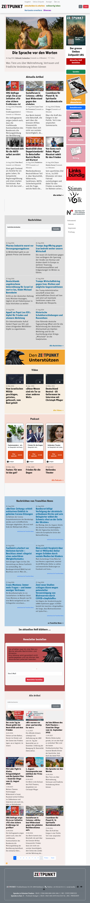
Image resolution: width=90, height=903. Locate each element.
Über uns (57, 2)
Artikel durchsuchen (12, 702)
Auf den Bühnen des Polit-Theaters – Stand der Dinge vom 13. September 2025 (54, 728)
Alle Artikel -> (58, 195)
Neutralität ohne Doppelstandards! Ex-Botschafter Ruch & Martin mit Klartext (34, 154)
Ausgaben (28, 2)
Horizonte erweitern (33, 10)
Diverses (47, 10)
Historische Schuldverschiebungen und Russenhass (49, 316)
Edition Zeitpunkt (38, 2)
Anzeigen (49, 2)
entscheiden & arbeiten (35, 6)
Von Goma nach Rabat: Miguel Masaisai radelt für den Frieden (53, 153)
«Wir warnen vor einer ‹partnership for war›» (34, 725)
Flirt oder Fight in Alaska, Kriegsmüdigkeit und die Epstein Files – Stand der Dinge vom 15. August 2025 (15, 776)
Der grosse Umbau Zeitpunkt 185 (76, 51)
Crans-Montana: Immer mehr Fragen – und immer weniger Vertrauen (18, 588)
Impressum (72, 228)
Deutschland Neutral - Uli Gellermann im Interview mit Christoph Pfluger (54, 395)
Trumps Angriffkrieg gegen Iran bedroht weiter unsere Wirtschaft (49, 249)
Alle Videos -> (58, 411)
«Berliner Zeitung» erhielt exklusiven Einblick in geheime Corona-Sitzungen (19, 512)
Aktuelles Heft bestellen (76, 61)
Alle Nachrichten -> (56, 346)
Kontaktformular (76, 107)
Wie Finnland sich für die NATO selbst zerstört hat (15, 153)
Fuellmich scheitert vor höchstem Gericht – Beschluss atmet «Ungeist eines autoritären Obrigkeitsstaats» (19, 553)
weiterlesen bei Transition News (25, 531)
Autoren (71, 224)
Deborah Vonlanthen (22, 58)
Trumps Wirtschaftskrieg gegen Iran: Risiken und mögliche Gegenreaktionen (49, 285)
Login (85, 6)
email (34, 669)
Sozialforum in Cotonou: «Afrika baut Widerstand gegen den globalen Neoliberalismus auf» (34, 98)
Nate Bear (18, 162)
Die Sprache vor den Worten (34, 53)
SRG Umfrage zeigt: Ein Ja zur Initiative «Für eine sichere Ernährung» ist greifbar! (13, 98)
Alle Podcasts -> (57, 480)
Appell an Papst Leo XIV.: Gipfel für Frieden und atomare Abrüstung (18, 316)
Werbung (71, 232)
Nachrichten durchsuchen (13, 227)
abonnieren (6, 863)
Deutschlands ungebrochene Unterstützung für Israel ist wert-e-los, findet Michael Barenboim (19, 287)
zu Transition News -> (55, 623)
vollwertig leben (53, 6)
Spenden (76, 72)
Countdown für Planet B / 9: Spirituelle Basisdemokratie (54, 97)
